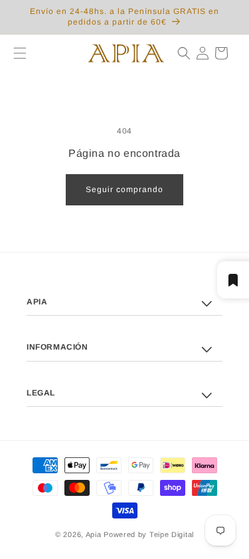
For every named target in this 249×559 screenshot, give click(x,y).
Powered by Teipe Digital (149, 534)
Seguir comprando (124, 189)
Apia (94, 534)
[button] (14, 53)
